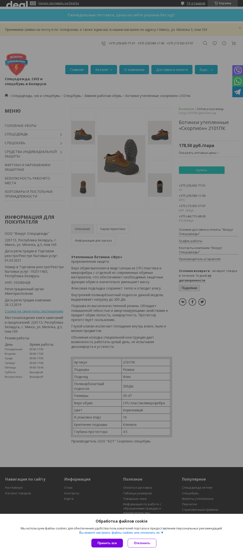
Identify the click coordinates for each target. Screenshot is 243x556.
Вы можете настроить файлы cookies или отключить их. (120, 532)
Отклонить (142, 543)
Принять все (107, 543)
